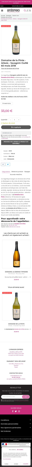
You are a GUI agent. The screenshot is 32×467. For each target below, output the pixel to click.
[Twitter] (16, 411)
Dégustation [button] (6, 171)
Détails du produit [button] (17, 171)
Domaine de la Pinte (7, 77)
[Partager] (3, 164)
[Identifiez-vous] (27, 10)
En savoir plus (6, 103)
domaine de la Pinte (20, 223)
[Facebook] (12, 411)
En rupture (16, 127)
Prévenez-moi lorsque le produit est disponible (16, 142)
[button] (25, 10)
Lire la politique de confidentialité (21, 401)
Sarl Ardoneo (6, 431)
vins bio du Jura (13, 225)
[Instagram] (19, 411)
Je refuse (6, 464)
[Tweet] (8, 164)
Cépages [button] (27, 171)
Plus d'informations (7, 459)
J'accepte (25, 464)
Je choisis (16, 464)
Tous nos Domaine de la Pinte (10, 68)
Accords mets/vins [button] (16, 174)
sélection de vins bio (14, 226)
